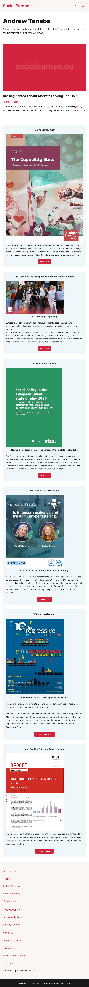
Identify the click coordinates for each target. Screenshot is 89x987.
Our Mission (9, 871)
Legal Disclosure (12, 940)
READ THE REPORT (44, 851)
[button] (76, 5)
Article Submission (13, 886)
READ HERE (44, 476)
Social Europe (16, 5)
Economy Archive (12, 917)
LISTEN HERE (44, 599)
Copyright (8, 963)
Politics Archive (11, 909)
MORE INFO (44, 349)
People (7, 878)
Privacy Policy (10, 948)
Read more (79, 110)
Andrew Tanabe (10, 102)
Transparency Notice (14, 955)
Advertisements (11, 893)
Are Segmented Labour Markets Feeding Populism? (41, 96)
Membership (9, 901)
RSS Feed (8, 933)
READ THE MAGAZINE (44, 734)
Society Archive (11, 924)
